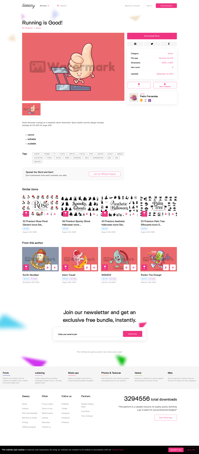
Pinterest (65, 422)
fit (55, 154)
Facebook (65, 418)
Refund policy (47, 413)
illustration (38, 157)
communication (98, 157)
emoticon (37, 161)
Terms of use (47, 409)
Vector (38, 28)
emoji (87, 157)
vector (58, 157)
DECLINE (191, 450)
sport (91, 154)
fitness (49, 157)
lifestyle (72, 154)
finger (67, 157)
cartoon (100, 154)
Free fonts (85, 411)
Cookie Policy (117, 450)
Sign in (149, 6)
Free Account (166, 6)
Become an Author (132, 6)
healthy (110, 154)
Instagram (65, 413)
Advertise (46, 422)
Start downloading (29, 413)
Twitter (64, 409)
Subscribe (132, 334)
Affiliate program (29, 427)
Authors (25, 409)
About (24, 404)
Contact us (46, 427)
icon (116, 157)
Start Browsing (165, 418)
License (45, 418)
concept (37, 154)
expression (77, 157)
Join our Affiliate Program (105, 174)
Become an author (29, 418)
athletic (82, 154)
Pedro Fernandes (149, 96)
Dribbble (65, 404)
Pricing (25, 422)
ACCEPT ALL (176, 450)
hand (109, 157)
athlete (62, 154)
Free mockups (87, 416)
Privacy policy (47, 404)
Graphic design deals (87, 405)
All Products (27, 28)
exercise (120, 154)
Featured (34, 279)
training (47, 154)
